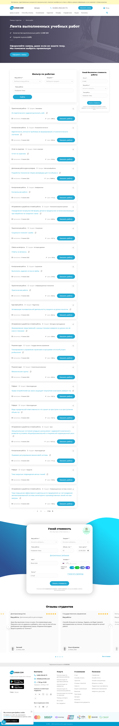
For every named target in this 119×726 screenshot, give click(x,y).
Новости (76, 686)
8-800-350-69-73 (42, 675)
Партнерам (77, 694)
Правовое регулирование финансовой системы (30, 455)
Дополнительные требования (59, 555)
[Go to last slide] (8, 627)
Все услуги (60, 700)
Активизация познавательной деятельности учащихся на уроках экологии (40, 309)
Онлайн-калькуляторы (98, 680)
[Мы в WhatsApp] (47, 694)
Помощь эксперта (62, 698)
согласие (93, 108)
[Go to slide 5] (62, 656)
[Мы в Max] (50, 694)
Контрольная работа (20, 192)
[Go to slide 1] (55, 656)
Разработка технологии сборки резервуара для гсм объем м (35, 173)
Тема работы (19, 87)
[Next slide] (110, 627)
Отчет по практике (19, 154)
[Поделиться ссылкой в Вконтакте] (65, 108)
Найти (22, 97)
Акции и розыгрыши (80, 689)
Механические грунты (20, 371)
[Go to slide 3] (59, 656)
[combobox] (27, 81)
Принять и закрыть (11, 720)
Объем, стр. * (67, 547)
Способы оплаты (27, 13)
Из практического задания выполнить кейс (28, 113)
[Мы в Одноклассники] (39, 706)
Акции (76, 13)
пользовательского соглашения (95, 106)
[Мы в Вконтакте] (39, 694)
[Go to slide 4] (60, 656)
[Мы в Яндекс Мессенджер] (35, 698)
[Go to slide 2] (57, 656)
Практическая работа (20, 290)
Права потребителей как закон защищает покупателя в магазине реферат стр (41, 391)
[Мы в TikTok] (47, 706)
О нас (76, 675)
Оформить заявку (85, 8)
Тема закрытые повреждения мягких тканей (29, 474)
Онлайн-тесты (96, 678)
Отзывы (58, 13)
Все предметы (61, 703)
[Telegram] (72, 567)
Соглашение (7, 717)
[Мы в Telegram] (35, 694)
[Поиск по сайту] (107, 12)
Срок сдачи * (83, 547)
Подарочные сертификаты (100, 686)
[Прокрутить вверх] (115, 719)
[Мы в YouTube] (43, 706)
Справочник (68, 13)
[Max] (87, 567)
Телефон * (66, 559)
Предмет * (50, 77)
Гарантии (50, 13)
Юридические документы (82, 702)
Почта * (85, 78)
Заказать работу (66, 119)
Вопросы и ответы (97, 683)
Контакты (84, 13)
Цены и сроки (14, 13)
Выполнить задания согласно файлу (26, 271)
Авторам (37, 8)
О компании (40, 13)
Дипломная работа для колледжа (31, 617)
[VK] (82, 567)
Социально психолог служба (23, 233)
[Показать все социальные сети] (73, 108)
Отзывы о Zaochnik (80, 683)
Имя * (33, 559)
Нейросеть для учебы (98, 691)
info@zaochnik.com (43, 679)
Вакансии (77, 691)
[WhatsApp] (77, 567)
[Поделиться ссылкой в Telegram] (69, 108)
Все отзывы (106, 656)
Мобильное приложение (99, 689)
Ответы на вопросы (19, 252)
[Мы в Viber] (43, 694)
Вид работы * (19, 77)
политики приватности (62, 588)
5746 (49, 511)
